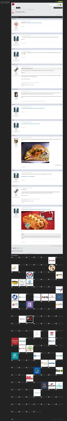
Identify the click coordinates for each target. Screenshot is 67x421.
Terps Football (5, 17)
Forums (13, 7)
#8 (60, 135)
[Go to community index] (13, 4)
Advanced (61, 4)
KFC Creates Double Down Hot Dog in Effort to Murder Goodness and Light (37, 209)
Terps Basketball (5, 14)
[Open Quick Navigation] (61, 8)
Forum (5, 21)
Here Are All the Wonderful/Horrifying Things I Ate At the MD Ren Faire (32, 108)
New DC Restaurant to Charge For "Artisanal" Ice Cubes (30, 123)
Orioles (5, 6)
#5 (60, 89)
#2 (60, 33)
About (5, 24)
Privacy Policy (60, 253)
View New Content (57, 7)
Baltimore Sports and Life (15, 253)
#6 (60, 104)
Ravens (5, 10)
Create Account (60, 1)
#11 (60, 205)
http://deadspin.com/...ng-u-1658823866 (28, 176)
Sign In (56, 1)
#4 (60, 64)
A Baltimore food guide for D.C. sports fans (35, 22)
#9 (60, 170)
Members (18, 7)
